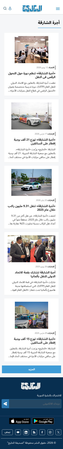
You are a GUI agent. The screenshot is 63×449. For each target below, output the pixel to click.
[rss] (34, 432)
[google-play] (43, 422)
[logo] (33, 8)
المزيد (31, 369)
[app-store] (20, 422)
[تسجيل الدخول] (7, 8)
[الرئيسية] (31, 387)
